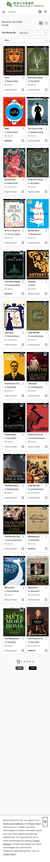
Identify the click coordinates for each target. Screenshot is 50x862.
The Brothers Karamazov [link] (13, 537)
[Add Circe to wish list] (22, 90)
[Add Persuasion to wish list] (46, 600)
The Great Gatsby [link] (12, 282)
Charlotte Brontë (13, 336)
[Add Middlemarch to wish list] (46, 549)
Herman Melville (13, 591)
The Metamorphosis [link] (13, 639)
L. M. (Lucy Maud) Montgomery (15, 234)
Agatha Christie (12, 489)
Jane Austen (34, 183)
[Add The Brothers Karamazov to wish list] (22, 549)
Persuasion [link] (33, 588)
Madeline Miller (12, 81)
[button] (41, 24)
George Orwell (12, 132)
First (19, 668)
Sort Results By (9, 32)
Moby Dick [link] (9, 588)
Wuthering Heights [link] (36, 78)
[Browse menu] (45, 12)
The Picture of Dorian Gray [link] (13, 384)
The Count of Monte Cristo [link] (36, 129)
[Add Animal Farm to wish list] (22, 192)
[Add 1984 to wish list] (22, 141)
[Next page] (33, 661)
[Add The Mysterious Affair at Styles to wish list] (22, 498)
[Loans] (40, 12)
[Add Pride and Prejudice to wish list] (46, 192)
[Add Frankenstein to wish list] (22, 447)
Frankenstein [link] (10, 435)
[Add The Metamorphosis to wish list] (22, 651)
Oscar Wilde (11, 387)
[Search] (4, 12)
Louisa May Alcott (36, 336)
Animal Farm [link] (10, 180)
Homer (32, 285)
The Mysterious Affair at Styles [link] (13, 486)
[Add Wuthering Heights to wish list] (46, 90)
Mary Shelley (11, 438)
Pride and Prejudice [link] (36, 180)
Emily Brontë (34, 81)
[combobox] (19, 12)
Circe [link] (7, 78)
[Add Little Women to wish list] (46, 345)
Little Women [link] (34, 333)
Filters (6, 40)
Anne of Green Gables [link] (13, 231)
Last (32, 668)
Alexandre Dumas (36, 132)
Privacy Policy (34, 823)
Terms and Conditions (13, 823)
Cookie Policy (9, 854)
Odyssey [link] (32, 282)
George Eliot (34, 540)
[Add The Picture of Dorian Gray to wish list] (22, 396)
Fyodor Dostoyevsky (37, 438)
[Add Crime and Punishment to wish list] (46, 447)
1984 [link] (7, 129)
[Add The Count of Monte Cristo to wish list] (46, 141)
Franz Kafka (11, 642)
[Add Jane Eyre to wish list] (22, 345)
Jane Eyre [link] (9, 333)
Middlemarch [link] (34, 537)
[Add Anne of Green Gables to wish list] (22, 243)
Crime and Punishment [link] (36, 435)
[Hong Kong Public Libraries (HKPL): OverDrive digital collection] (25, 4)
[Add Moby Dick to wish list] (22, 600)
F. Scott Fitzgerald (13, 285)
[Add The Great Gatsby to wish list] (22, 294)
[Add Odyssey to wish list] (46, 294)
